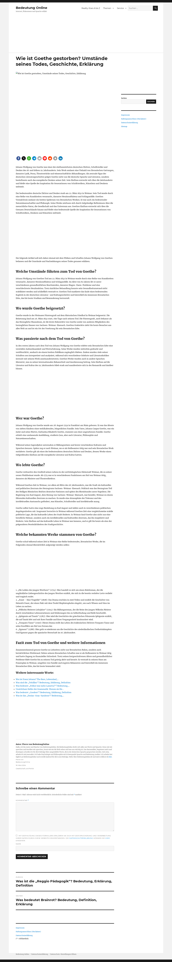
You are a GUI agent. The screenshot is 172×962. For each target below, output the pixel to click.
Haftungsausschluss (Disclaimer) (28, 932)
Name (18, 844)
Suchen (124, 98)
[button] (18, 158)
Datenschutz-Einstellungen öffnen (63, 954)
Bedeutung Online (31, 8)
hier (110, 757)
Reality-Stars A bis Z (91, 8)
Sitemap (124, 127)
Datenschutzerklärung (81, 838)
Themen (107, 8)
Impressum (20, 928)
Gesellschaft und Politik (25, 768)
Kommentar (22, 800)
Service (120, 8)
